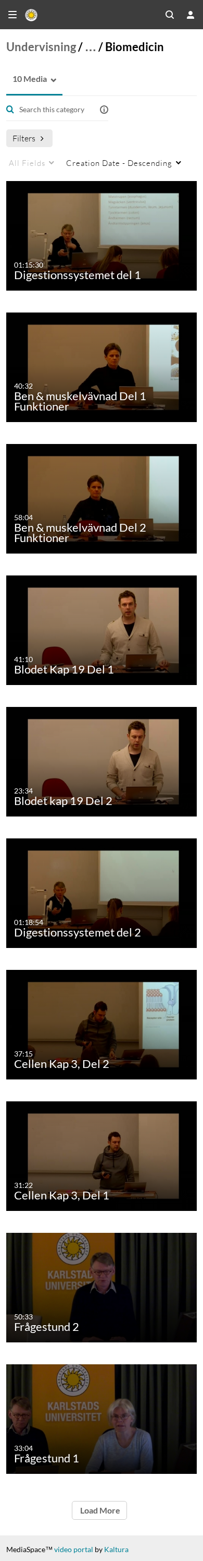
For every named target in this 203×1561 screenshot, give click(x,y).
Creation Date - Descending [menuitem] (119, 162)
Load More (99, 1510)
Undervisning (41, 47)
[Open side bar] (12, 14)
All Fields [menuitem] (27, 162)
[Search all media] (169, 14)
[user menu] (190, 14)
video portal (73, 1549)
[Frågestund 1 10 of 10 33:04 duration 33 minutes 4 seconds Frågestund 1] (103, 1418)
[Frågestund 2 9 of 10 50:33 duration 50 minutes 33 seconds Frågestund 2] (103, 1286)
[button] (26, 79)
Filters (23, 138)
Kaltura (116, 1549)
